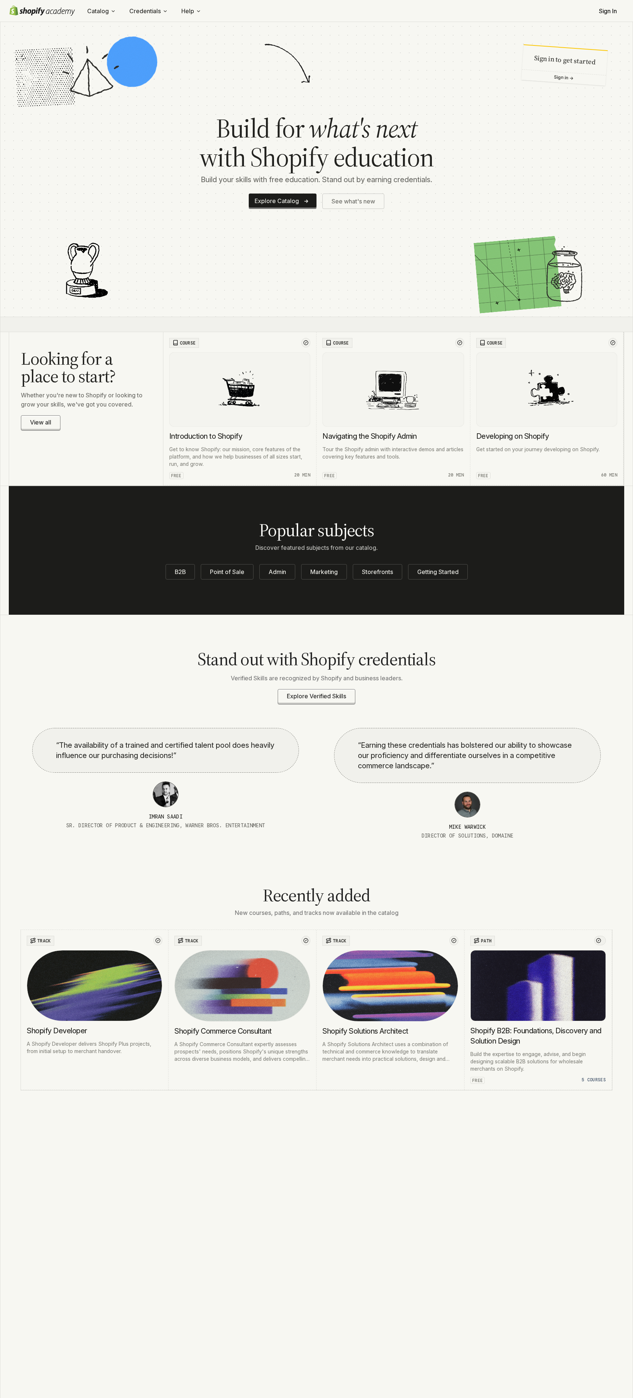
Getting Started (438, 571)
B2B (180, 571)
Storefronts (377, 571)
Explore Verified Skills (316, 696)
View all (40, 422)
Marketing (324, 571)
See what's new (353, 201)
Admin (277, 571)
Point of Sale (227, 571)
